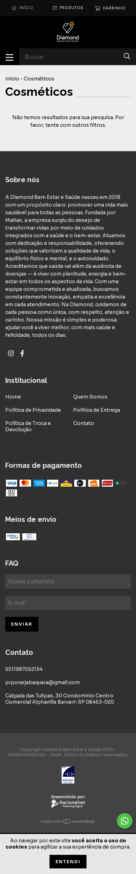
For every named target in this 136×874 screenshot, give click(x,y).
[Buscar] (127, 56)
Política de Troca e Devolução (28, 426)
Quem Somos (90, 397)
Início (12, 79)
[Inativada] (68, 776)
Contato (83, 423)
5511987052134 (24, 669)
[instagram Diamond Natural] (10, 353)
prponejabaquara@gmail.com (42, 682)
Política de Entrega (96, 410)
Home (13, 397)
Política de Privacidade (33, 410)
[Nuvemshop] (68, 823)
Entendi (68, 861)
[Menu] (9, 56)
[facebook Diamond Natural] (22, 353)
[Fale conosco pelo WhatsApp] (125, 821)
